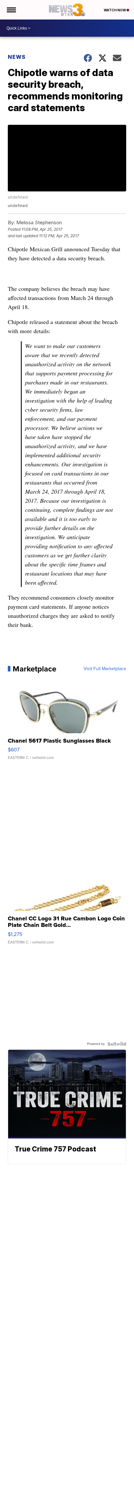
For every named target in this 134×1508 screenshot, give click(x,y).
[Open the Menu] (11, 10)
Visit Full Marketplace (105, 669)
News (17, 57)
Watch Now (115, 10)
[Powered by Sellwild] (116, 1044)
